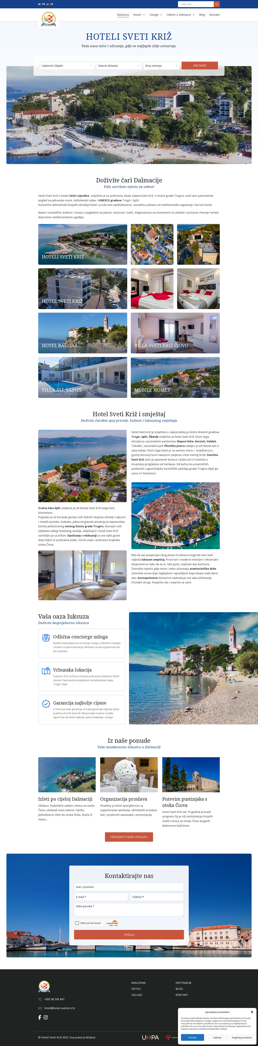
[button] (252, 1011)
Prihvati (192, 1037)
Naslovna (123, 14)
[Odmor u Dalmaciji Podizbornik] (193, 15)
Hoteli (137, 14)
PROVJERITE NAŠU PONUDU (129, 837)
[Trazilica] (217, 4)
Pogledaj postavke (242, 1037)
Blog (202, 14)
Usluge (153, 14)
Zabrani (217, 1037)
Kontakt (214, 14)
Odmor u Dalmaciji (179, 14)
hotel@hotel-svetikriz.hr (59, 1008)
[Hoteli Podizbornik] (144, 15)
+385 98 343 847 (54, 999)
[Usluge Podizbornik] (161, 15)
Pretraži (199, 65)
